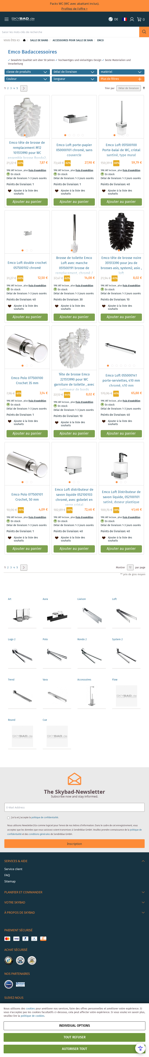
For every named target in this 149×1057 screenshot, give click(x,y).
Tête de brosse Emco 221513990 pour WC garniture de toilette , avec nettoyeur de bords (74, 382)
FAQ (7, 875)
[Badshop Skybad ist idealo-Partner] (8, 984)
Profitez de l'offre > (74, 8)
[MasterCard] (7, 939)
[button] (6, 19)
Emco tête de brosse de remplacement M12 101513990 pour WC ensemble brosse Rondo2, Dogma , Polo (27, 153)
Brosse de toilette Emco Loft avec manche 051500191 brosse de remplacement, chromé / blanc (74, 268)
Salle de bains (39, 40)
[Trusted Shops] (8, 960)
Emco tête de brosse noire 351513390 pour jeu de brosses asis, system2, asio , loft (121, 265)
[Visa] (16, 939)
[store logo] (23, 19)
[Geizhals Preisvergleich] (20, 984)
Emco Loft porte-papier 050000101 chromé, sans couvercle (74, 150)
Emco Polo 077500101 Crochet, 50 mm (27, 497)
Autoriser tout (74, 1049)
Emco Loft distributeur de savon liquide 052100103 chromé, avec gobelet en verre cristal (74, 497)
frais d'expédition (37, 170)
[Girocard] (34, 939)
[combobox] (69, 32)
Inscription (74, 844)
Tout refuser (75, 1037)
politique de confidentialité (44, 817)
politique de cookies (32, 1016)
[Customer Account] (132, 19)
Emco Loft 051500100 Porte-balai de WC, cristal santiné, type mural (121, 150)
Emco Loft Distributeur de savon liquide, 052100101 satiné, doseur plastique (121, 497)
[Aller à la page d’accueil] (24, 40)
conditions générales (39, 834)
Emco (100, 40)
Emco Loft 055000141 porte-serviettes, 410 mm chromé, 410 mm (121, 380)
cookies (30, 1009)
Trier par (109, 88)
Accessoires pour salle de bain (73, 40)
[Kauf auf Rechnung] (43, 939)
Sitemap (10, 881)
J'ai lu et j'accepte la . (35, 817)
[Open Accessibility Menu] (140, 1048)
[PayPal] (25, 939)
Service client (13, 869)
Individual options (74, 1025)
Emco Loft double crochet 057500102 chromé (27, 265)
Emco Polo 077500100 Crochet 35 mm (27, 381)
